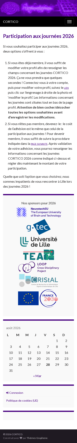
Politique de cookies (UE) (22, 400)
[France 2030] (49, 298)
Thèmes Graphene (37, 437)
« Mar (37, 376)
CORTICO (10, 21)
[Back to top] (68, 434)
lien (66, 87)
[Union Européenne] (28, 298)
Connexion (16, 392)
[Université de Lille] (38, 242)
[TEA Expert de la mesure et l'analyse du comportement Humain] (38, 254)
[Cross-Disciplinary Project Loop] (38, 267)
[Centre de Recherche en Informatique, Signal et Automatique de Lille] (38, 280)
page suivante (39, 143)
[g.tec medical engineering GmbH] (38, 226)
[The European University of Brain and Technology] (38, 212)
